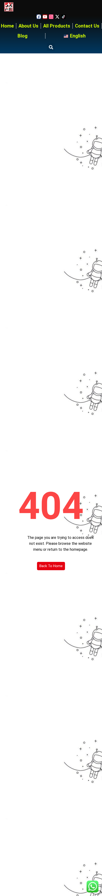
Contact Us (87, 26)
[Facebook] (39, 16)
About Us (28, 26)
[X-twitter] (57, 16)
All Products (56, 26)
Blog (23, 36)
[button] (51, 47)
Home (7, 26)
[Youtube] (45, 16)
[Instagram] (51, 16)
